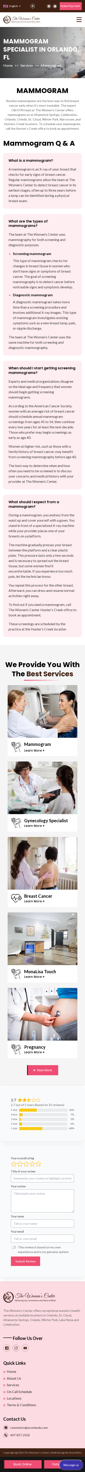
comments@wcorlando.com (29, 1427)
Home (8, 65)
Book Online (23, 1464)
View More (44, 1070)
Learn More (33, 750)
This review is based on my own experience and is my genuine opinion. (43, 1249)
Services (26, 65)
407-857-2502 (20, 1435)
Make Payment (70, 6)
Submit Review (25, 1261)
